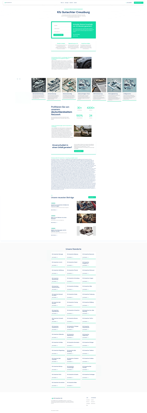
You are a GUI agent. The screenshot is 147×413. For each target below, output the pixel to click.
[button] (17, 79)
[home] (8, 2)
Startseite (88, 399)
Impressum (93, 401)
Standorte (71, 2)
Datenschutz (93, 403)
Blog (87, 405)
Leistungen (67, 2)
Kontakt (75, 2)
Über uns (62, 2)
